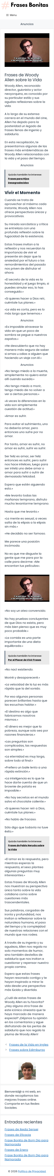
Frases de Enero (16, 1150)
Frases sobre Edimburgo (27, 1050)
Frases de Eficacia (18, 1135)
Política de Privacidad (32, 1171)
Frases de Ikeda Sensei (21, 1129)
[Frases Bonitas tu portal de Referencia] (24, 5)
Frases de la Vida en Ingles (28, 1045)
